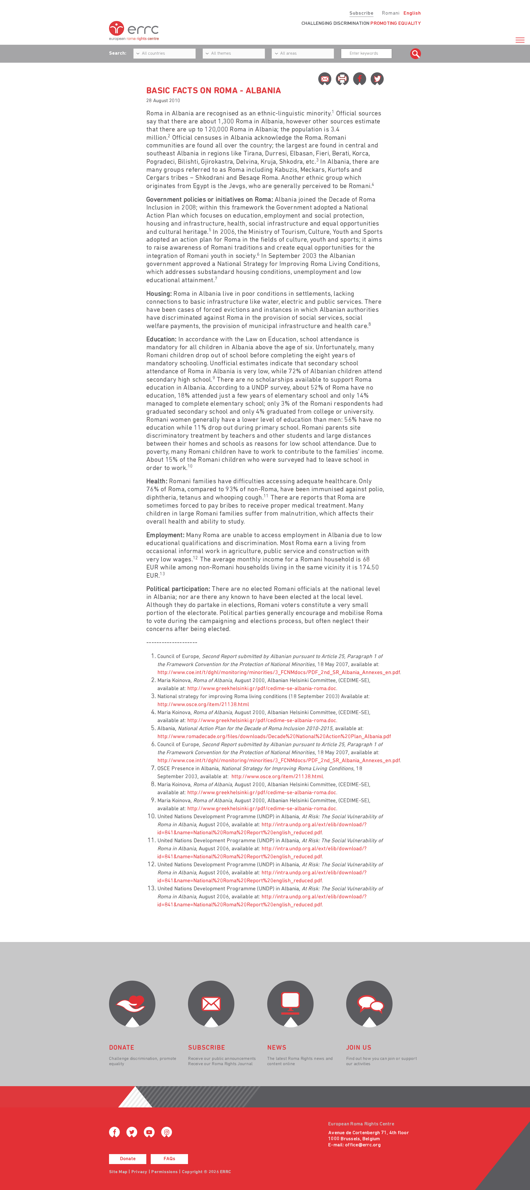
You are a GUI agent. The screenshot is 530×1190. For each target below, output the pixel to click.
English (412, 13)
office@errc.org (363, 1145)
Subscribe (361, 13)
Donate (128, 1159)
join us (359, 1048)
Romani (391, 13)
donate (121, 1048)
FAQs (169, 1159)
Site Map (118, 1172)
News (277, 1048)
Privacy (139, 1172)
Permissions (164, 1172)
